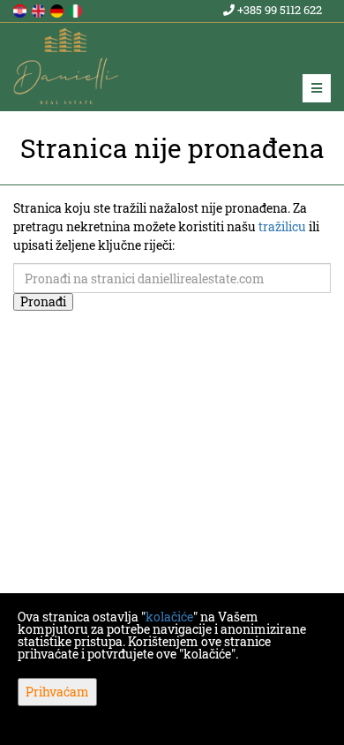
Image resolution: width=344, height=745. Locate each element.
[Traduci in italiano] (77, 9)
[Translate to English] (40, 9)
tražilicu (282, 226)
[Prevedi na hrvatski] (21, 9)
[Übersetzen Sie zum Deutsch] (58, 9)
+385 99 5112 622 (278, 10)
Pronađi (43, 301)
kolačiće (169, 616)
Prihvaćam (57, 691)
